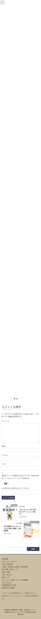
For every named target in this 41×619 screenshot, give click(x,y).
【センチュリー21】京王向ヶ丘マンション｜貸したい (27, 511)
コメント (5, 421)
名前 (4, 446)
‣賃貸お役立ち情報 (8, 588)
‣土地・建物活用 (7, 564)
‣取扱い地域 (6, 572)
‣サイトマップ (6, 582)
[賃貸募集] (9, 512)
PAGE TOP (38, 598)
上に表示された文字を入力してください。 (16, 488)
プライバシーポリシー (16, 596)
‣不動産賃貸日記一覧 (9, 585)
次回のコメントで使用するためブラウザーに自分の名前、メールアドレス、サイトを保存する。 (20, 476)
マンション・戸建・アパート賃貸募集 (15, 580)
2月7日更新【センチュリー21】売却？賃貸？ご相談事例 (12, 528)
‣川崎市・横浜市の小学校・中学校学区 (15, 567)
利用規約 (28, 596)
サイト (4, 464)
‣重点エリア (6, 577)
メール (5, 455)
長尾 (17, 399)
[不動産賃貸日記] (31, 529)
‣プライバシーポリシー (9, 561)
